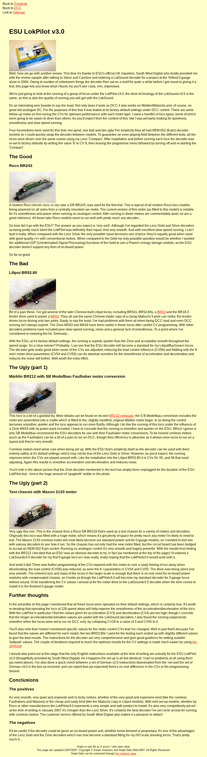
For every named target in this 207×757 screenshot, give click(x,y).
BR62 (161, 312)
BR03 (55, 316)
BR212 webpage (121, 415)
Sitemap (19, 12)
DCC (17, 8)
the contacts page (125, 753)
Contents (20, 3)
